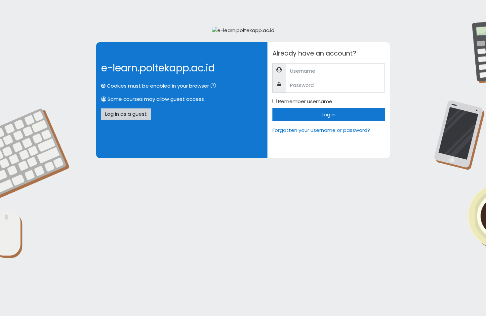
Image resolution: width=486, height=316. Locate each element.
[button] (214, 86)
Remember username (305, 101)
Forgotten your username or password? (321, 130)
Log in (329, 114)
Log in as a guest (126, 113)
